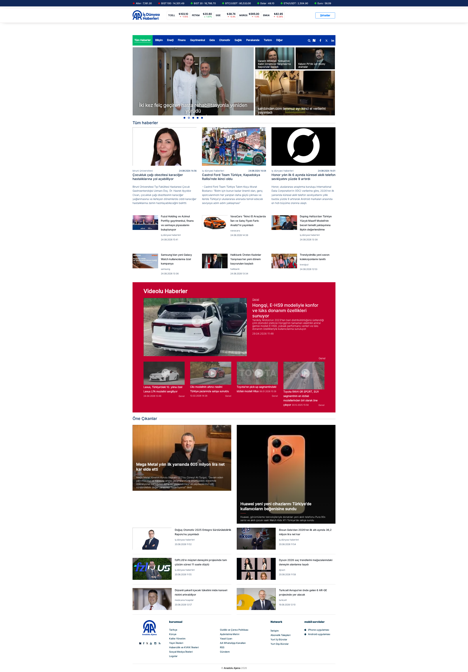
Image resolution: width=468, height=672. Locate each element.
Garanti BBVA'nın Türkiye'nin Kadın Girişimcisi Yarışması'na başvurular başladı (274, 63)
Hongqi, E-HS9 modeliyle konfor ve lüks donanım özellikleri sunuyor (285, 310)
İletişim (275, 630)
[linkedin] (332, 40)
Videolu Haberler (166, 291)
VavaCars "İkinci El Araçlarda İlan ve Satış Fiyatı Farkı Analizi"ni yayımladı (248, 221)
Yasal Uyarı (226, 638)
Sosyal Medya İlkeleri (181, 651)
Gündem (225, 651)
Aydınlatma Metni (229, 634)
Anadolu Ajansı (232, 668)
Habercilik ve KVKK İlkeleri (184, 647)
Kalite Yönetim (177, 638)
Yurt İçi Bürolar (279, 639)
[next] (314, 40)
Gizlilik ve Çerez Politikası (234, 629)
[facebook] (320, 40)
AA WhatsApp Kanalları (233, 642)
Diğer (279, 40)
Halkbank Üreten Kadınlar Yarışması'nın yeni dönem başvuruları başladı (245, 259)
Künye (172, 634)
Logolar (173, 656)
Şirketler (325, 15)
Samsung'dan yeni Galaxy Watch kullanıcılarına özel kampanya (176, 259)
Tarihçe (173, 629)
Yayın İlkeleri (176, 642)
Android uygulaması (319, 634)
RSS (222, 647)
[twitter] (326, 40)
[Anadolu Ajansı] (149, 627)
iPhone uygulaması (318, 629)
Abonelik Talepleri (280, 635)
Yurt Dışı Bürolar (280, 643)
